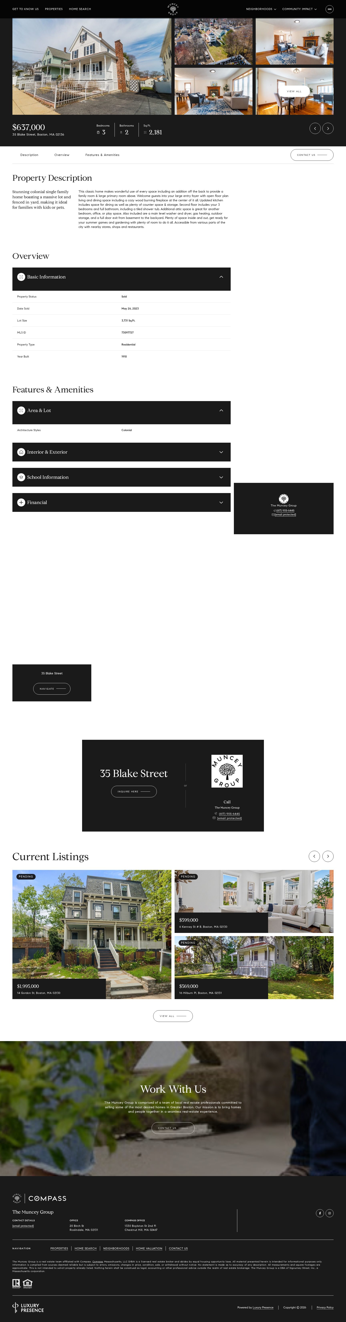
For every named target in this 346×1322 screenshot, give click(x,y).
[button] (312, 155)
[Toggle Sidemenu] (330, 9)
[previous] (314, 856)
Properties (54, 9)
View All (294, 91)
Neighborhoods (116, 1248)
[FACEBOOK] (320, 1213)
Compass (98, 1261)
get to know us (25, 9)
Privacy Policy (325, 1307)
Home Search (80, 9)
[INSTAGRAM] (330, 1213)
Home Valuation (149, 1248)
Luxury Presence (263, 1307)
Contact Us (178, 1248)
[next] (328, 856)
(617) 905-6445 (285, 510)
